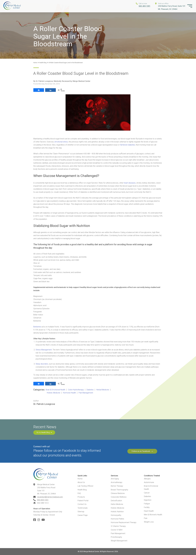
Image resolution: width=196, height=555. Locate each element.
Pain (145, 518)
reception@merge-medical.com (50, 497)
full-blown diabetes (127, 145)
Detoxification (116, 501)
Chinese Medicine (118, 493)
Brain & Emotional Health (151, 487)
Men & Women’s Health (153, 515)
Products (81, 497)
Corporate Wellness (118, 497)
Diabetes (147, 496)
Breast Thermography (119, 490)
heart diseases (130, 183)
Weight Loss (149, 522)
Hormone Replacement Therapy (123, 522)
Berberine (37, 327)
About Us (81, 482)
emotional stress (61, 142)
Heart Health (149, 511)
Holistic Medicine (117, 508)
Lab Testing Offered (85, 486)
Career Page (83, 515)
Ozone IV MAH (116, 530)
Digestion (147, 500)
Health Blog (43, 62)
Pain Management (118, 533)
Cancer (147, 493)
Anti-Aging (115, 479)
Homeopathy (116, 515)
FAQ (79, 493)
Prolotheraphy (116, 537)
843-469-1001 (144, 6)
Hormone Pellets (117, 519)
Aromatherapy (116, 482)
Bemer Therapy (117, 486)
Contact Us (82, 504)
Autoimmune (149, 482)
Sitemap (81, 511)
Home (35, 62)
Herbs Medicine (117, 504)
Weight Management (119, 541)
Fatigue (147, 504)
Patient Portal (83, 501)
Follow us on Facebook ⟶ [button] (142, 451)
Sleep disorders (42, 364)
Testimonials (83, 508)
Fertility (147, 507)
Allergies (147, 479)
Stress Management (44, 350)
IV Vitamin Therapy (118, 526)
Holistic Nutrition (117, 511)
